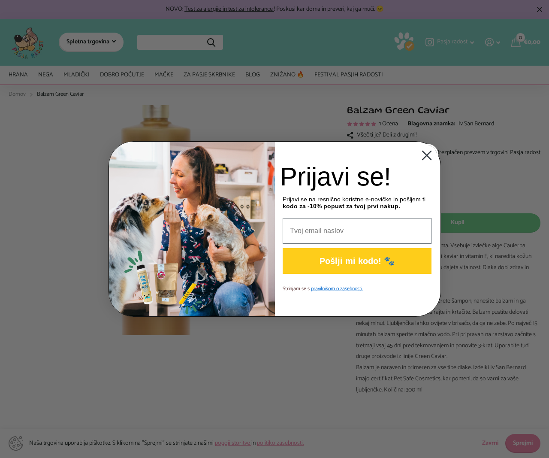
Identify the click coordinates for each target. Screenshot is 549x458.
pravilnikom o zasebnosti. (337, 289)
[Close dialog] (426, 155)
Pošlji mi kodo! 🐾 (357, 261)
